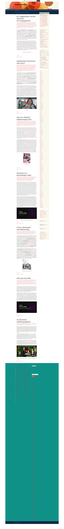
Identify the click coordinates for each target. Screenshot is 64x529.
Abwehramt (28, 64)
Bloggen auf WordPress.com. (17, 522)
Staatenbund (21, 69)
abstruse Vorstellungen (26, 86)
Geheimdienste (28, 122)
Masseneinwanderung (19, 282)
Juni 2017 (41, 186)
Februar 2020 (41, 153)
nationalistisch (19, 25)
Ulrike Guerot (27, 179)
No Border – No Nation (30, 150)
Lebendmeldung (23, 67)
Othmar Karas (29, 25)
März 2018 (41, 177)
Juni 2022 (41, 124)
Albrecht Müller (26, 323)
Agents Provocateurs (32, 64)
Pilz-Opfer (33, 38)
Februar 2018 (41, 178)
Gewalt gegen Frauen (34, 122)
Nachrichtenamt (18, 68)
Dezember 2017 (41, 180)
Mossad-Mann (32, 34)
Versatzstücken (18, 204)
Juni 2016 (33, 510)
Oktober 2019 (41, 157)
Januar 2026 (41, 79)
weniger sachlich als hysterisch (26, 48)
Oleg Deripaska (42, 23)
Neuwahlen (33, 232)
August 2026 (41, 72)
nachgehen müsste (24, 81)
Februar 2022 (41, 128)
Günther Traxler (25, 122)
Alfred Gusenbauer (30, 22)
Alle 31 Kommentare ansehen (20, 315)
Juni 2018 (33, 485)
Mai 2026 (41, 75)
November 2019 (41, 156)
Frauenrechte (22, 122)
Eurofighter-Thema (31, 255)
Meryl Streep (25, 282)
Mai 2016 (41, 200)
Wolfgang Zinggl (31, 27)
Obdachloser (34, 137)
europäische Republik (32, 121)
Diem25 (19, 280)
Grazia (18, 281)
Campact (17, 280)
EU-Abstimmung (28, 23)
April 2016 (41, 201)
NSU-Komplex (29, 205)
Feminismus (19, 122)
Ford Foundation (32, 280)
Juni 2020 (41, 149)
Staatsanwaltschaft (25, 69)
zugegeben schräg (33, 236)
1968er (26, 64)
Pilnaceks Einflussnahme (24, 82)
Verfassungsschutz (35, 70)
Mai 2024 (41, 100)
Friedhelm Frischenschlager (25, 24)
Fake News (27, 280)
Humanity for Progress (34, 281)
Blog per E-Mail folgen (35, 368)
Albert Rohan (26, 22)
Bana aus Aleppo (22, 121)
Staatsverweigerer (18, 70)
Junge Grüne (26, 232)
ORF (27, 178)
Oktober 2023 (41, 107)
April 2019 (41, 163)
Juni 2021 (41, 136)
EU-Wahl (35, 23)
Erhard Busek (25, 23)
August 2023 (41, 109)
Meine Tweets (41, 221)
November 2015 (41, 206)
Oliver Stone (22, 283)
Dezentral (31, 334)
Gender (31, 231)
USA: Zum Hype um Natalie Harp (43, 60)
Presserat (29, 178)
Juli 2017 (41, 185)
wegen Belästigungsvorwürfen (31, 249)
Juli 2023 (41, 110)
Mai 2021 (41, 137)
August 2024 (41, 97)
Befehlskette (27, 65)
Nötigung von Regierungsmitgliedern (23, 68)
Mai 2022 (41, 125)
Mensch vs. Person (27, 67)
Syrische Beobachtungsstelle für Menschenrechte (28, 125)
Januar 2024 (41, 104)
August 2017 (41, 184)
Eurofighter (18, 24)
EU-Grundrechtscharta (32, 23)
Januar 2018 (41, 179)
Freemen (23, 177)
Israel (31, 177)
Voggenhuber (21, 44)
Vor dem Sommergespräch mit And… (19, 389)
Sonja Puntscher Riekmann (32, 26)
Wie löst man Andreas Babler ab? (43, 53)
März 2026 (41, 77)
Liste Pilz (29, 232)
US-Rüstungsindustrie (21, 27)
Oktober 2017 (41, 182)
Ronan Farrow (21, 125)
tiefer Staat (27, 70)
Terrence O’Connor (22, 179)
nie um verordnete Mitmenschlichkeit (31, 139)
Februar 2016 (41, 203)
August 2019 (41, 159)
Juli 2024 (41, 98)
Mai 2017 (41, 187)
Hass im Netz (22, 281)
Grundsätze (24, 232)
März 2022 (41, 127)
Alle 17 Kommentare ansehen (20, 223)
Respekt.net (22, 26)
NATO (17, 283)
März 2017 (41, 189)
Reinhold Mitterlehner (19, 26)
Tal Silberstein (22, 70)
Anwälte (25, 94)
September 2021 (41, 133)
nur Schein (30, 240)
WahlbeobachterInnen (31, 331)
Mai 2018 (41, 175)
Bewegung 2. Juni (30, 65)
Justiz (18, 67)
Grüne (19, 232)
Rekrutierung (31, 92)
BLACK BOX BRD (33, 65)
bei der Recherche (26, 131)
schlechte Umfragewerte (23, 49)
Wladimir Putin (42, 26)
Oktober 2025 (41, 82)
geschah (34, 30)
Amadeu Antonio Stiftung (21, 65)
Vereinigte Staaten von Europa (27, 27)
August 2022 (33, 433)
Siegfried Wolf (41, 25)
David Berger (28, 121)
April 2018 (41, 176)
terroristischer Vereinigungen (21, 88)
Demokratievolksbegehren (19, 23)
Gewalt (30, 122)
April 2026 (41, 76)
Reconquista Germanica (32, 178)
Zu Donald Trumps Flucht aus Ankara (43, 65)
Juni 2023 (41, 111)
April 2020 (41, 151)
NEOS (21, 25)
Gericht (25, 177)
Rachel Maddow (25, 283)
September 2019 (41, 158)
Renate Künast (28, 283)
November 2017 (41, 181)
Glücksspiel (18, 232)
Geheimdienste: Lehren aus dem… (18, 392)
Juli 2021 (41, 135)
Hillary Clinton (25, 281)
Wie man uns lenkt (24, 278)
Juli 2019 (41, 160)
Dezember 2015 (41, 205)
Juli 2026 (41, 73)
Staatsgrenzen (28, 69)
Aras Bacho (19, 121)
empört (28, 137)
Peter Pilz (32, 25)
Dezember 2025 (41, 80)
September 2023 (41, 108)
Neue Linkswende (22, 124)
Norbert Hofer (19, 283)
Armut (35, 323)
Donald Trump (21, 280)
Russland (28, 26)
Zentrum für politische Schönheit (29, 180)
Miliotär (31, 232)
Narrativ (19, 124)
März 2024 (41, 102)
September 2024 (33, 407)
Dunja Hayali (24, 280)
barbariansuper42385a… (18, 375)
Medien (22, 64)
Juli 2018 (33, 484)
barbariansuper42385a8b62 (42, 39)
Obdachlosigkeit (30, 124)
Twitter (25, 179)
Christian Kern (45, 16)
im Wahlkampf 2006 (26, 34)
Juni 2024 (41, 99)
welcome (18, 253)
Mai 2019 (41, 162)
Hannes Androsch (30, 24)
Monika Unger (34, 67)
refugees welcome (34, 124)
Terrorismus (25, 70)
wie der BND (20, 90)
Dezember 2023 (41, 105)
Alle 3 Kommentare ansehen (20, 361)
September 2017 (41, 183)
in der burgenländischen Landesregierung (23, 38)
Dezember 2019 (41, 155)
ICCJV (29, 177)
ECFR (22, 23)
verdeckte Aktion (32, 179)
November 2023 (41, 106)
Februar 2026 (41, 78)
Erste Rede (18, 358)
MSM (35, 282)
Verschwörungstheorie (23, 180)
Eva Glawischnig (25, 231)
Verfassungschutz (30, 70)
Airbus (24, 22)
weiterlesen (18, 55)
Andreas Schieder (34, 22)
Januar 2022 (41, 129)
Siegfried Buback (18, 69)
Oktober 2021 (41, 132)
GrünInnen (22, 232)
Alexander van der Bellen (30, 323)
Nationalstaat (24, 178)
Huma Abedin (30, 281)
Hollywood (28, 281)
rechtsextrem (35, 25)
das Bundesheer (22, 75)
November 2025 (41, 81)
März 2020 (41, 152)
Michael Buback (30, 67)
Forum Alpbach (20, 24)
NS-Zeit (28, 68)
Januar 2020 (41, 154)
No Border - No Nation (26, 124)
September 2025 (41, 83)
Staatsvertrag (31, 69)
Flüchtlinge (29, 280)
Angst (33, 323)
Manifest (32, 47)
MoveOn (34, 282)
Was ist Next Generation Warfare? (43, 51)
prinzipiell (32, 251)
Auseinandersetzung (30, 243)
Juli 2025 (41, 85)
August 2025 (41, 84)
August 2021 (41, 134)
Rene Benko (41, 24)
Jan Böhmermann (34, 177)
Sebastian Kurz (45, 24)
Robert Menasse (25, 26)
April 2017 (41, 188)
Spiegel (26, 133)
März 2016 (41, 202)
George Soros (33, 231)
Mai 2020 (41, 150)
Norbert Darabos (26, 25)
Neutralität (24, 25)
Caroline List (26, 79)
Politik (22, 22)
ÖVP (44, 26)
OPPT (26, 178)
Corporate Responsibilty (19, 231)
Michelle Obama (28, 282)
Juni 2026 (41, 74)
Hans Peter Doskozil (34, 24)
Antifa (25, 65)
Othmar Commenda (31, 68)
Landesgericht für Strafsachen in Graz (23, 78)
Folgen (33, 376)
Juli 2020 (33, 459)
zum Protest (25, 295)
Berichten (26, 77)
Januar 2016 (41, 204)
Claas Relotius (25, 121)
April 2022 (41, 126)
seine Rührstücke (26, 132)
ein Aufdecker (22, 255)
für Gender (23, 253)
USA (29, 179)
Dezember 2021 (41, 130)
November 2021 (41, 131)
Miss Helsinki (32, 282)
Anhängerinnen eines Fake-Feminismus (30, 143)
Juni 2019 (41, 161)
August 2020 (33, 458)
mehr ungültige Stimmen (32, 333)
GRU (26, 177)
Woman (17, 284)
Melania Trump (22, 282)
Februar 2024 (41, 103)
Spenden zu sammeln (33, 132)
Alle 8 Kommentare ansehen (20, 113)
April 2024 (41, 101)
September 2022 (33, 432)
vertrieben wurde (31, 239)
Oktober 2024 (33, 406)
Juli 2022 (41, 123)
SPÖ (35, 26)
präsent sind (24, 150)
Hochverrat (28, 177)
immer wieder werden (28, 145)
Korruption (21, 67)
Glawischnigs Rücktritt (28, 244)
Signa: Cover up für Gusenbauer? (43, 235)
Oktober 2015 (41, 207)
